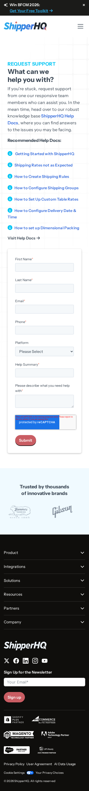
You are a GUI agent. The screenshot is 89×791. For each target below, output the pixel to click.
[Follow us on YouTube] (44, 661)
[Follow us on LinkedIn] (25, 661)
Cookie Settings (14, 772)
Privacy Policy (14, 764)
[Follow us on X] (6, 661)
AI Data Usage (65, 764)
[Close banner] (83, 5)
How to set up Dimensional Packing (46, 227)
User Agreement (39, 764)
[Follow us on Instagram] (35, 661)
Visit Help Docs (21, 238)
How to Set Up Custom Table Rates (46, 199)
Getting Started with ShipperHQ (44, 153)
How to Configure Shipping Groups (46, 187)
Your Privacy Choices (50, 772)
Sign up (14, 697)
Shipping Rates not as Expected (43, 165)
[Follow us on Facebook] (16, 661)
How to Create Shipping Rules (41, 176)
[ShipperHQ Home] (44, 645)
